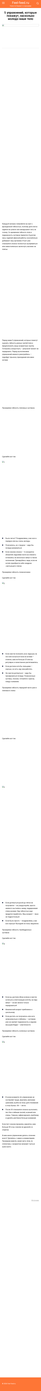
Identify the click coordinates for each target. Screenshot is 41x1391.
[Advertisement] (20, 71)
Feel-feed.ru (20, 3)
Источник (35, 1200)
